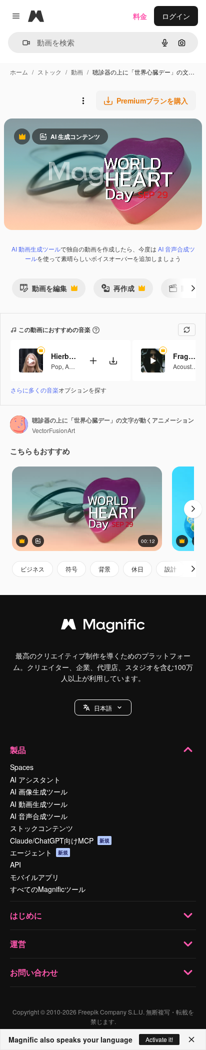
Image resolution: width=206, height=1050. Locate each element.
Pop (56, 366)
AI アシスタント (35, 779)
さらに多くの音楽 (34, 390)
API (15, 865)
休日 (138, 568)
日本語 (103, 708)
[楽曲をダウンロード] (113, 360)
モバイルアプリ (34, 877)
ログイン (176, 16)
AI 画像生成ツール (39, 791)
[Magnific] (103, 626)
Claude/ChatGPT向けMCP (60, 841)
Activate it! (159, 1039)
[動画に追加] (93, 360)
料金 (140, 16)
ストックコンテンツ (41, 828)
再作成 (117, 290)
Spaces (22, 767)
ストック (50, 72)
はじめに (26, 915)
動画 (77, 72)
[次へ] (193, 288)
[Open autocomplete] (22, 42)
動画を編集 (43, 290)
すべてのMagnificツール (48, 889)
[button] (103, 708)
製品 (18, 750)
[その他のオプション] (83, 100)
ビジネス (32, 568)
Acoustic (184, 366)
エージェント (39, 853)
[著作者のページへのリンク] (19, 426)
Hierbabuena (63, 356)
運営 (18, 944)
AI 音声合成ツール (39, 816)
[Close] (192, 1040)
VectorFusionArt (53, 430)
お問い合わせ (34, 972)
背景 (104, 568)
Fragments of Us (185, 356)
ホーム (19, 72)
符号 (72, 568)
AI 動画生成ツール (36, 248)
